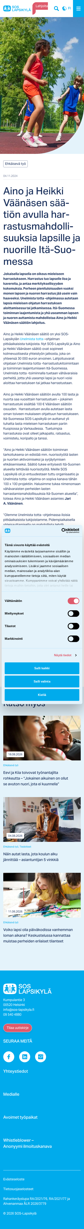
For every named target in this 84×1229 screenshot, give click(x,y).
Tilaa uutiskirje (18, 1028)
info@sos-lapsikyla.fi (18, 1010)
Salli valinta (42, 681)
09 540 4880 (12, 1014)
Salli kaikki (42, 668)
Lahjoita (42, 6)
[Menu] (78, 8)
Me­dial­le (11, 1095)
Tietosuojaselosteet (18, 1189)
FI (64, 8)
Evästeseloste (13, 1179)
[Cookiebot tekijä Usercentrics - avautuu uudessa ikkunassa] (61, 530)
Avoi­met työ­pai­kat (20, 1118)
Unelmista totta (32, 339)
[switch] (73, 613)
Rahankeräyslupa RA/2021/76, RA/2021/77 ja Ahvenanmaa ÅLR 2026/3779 (36, 1201)
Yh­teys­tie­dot (15, 1072)
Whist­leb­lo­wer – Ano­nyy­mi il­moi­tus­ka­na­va (27, 1144)
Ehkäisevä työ (15, 164)
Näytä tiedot (62, 655)
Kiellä (42, 695)
